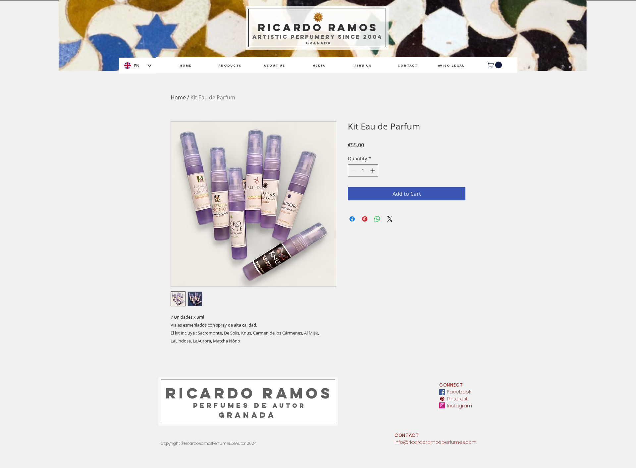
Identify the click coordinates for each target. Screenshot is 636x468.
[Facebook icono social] (442, 392)
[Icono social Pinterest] (442, 399)
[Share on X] (390, 219)
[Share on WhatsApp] (377, 219)
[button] (495, 65)
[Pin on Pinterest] (365, 219)
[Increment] (373, 170)
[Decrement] (353, 170)
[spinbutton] (363, 170)
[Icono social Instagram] (442, 405)
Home (178, 97)
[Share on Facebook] (352, 219)
